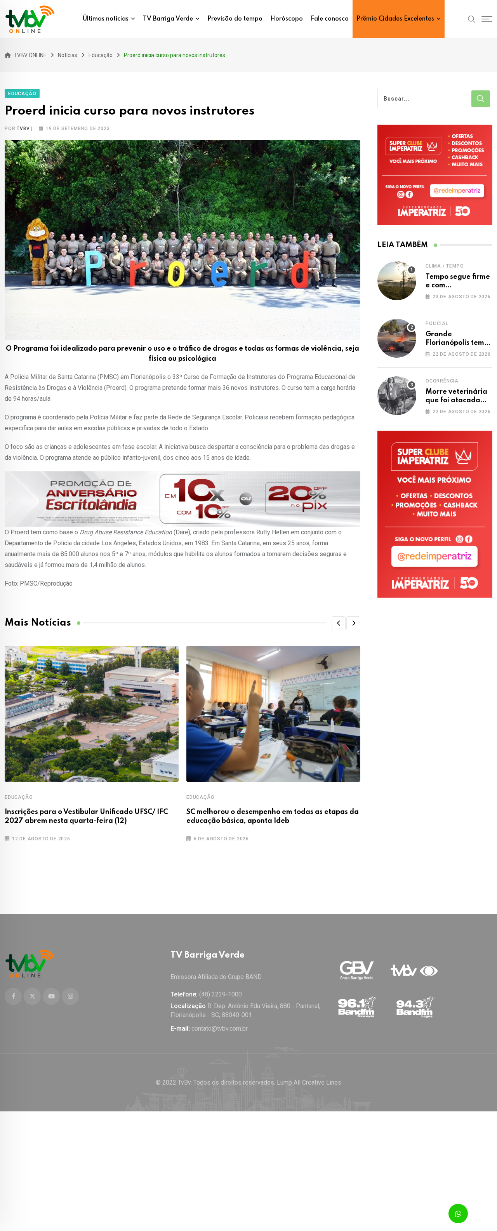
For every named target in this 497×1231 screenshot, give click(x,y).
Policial (437, 323)
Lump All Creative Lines (309, 1082)
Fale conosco (330, 19)
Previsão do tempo (234, 19)
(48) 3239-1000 (220, 994)
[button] (339, 623)
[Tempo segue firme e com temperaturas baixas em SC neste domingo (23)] (396, 280)
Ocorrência (442, 381)
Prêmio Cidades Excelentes (395, 19)
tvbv (23, 128)
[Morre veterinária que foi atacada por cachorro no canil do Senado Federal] (396, 395)
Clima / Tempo (445, 266)
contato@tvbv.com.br (219, 1028)
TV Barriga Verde (168, 19)
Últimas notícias (106, 19)
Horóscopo (286, 19)
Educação (19, 797)
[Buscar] (472, 18)
